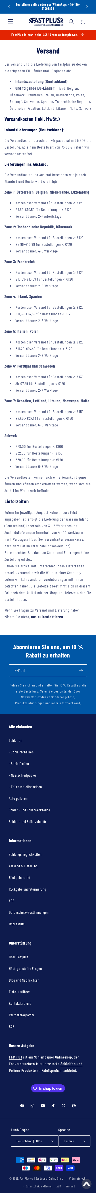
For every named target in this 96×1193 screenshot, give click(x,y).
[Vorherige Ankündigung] (9, 7)
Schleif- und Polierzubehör (27, 821)
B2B (12, 1026)
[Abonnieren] (81, 670)
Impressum (17, 924)
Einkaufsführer (19, 991)
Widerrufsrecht (78, 1178)
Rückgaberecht (19, 877)
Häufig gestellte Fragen (25, 968)
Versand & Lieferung (23, 866)
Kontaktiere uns (20, 1003)
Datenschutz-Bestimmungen (28, 912)
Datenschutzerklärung (39, 1186)
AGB (12, 900)
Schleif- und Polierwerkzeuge (29, 810)
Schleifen (15, 740)
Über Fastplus (18, 957)
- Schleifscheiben (21, 752)
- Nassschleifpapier (22, 775)
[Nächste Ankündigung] (87, 7)
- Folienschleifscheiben (25, 786)
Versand (70, 1186)
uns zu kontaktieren (47, 616)
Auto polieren (18, 798)
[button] (11, 22)
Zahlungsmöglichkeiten (25, 854)
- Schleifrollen (19, 763)
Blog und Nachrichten (24, 980)
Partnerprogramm (21, 1015)
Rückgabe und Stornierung (27, 889)
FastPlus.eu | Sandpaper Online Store (41, 1178)
